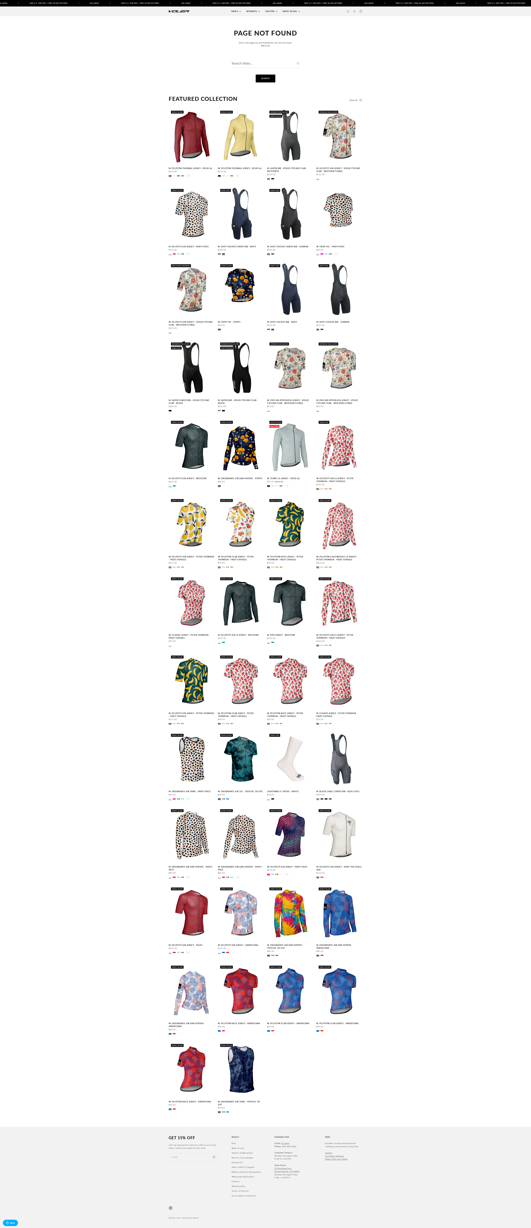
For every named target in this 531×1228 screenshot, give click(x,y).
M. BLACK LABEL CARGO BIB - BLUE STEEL (338, 791)
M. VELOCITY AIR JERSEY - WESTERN (187, 478)
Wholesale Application (243, 1176)
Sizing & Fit (237, 1162)
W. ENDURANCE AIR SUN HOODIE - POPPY (240, 478)
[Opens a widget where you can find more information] (10, 1223)
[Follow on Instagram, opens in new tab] (170, 1208)
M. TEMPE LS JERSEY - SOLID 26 (283, 478)
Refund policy (238, 1186)
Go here (285, 1143)
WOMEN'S (251, 11)
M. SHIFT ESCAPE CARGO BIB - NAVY (237, 246)
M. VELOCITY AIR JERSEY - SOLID (186, 945)
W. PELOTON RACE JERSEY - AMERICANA (190, 1101)
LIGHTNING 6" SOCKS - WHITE (283, 791)
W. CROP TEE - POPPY (229, 322)
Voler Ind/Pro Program (243, 1167)
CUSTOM (269, 11)
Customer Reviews (334, 1156)
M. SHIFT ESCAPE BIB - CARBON (332, 322)
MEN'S (234, 11)
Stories (328, 1153)
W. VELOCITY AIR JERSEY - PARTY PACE (287, 867)
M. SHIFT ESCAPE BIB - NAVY (282, 322)
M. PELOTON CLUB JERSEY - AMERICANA (337, 1023)
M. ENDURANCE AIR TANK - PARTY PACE (190, 791)
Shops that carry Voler (336, 1159)
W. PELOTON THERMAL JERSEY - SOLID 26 (239, 168)
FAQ (234, 1143)
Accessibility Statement (244, 1196)
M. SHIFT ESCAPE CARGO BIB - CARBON (287, 246)
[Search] (297, 63)
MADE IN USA (290, 11)
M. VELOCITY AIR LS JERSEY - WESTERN (238, 635)
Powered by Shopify (190, 1218)
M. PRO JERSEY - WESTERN (281, 635)
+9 (188, 175)
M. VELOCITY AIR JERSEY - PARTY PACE (189, 246)
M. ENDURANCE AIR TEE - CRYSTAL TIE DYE (240, 791)
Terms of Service (240, 1191)
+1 (188, 254)
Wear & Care (238, 1148)
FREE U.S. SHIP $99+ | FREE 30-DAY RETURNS (88, 3)
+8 (238, 175)
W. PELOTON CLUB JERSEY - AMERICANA (288, 1023)
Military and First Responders (246, 1172)
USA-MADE (41, 3)
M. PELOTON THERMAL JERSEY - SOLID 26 (190, 168)
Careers (236, 1181)
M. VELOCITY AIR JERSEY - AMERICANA (238, 945)
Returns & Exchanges (242, 1157)
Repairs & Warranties (242, 1153)
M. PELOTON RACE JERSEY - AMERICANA (239, 1023)
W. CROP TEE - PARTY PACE (330, 246)
